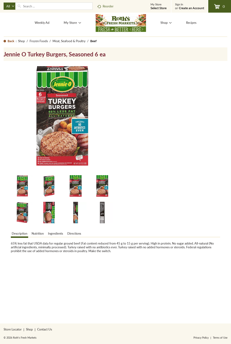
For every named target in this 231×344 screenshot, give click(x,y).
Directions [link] (74, 233)
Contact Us (44, 329)
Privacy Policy (201, 337)
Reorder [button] (108, 6)
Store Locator (13, 329)
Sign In (179, 4)
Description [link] (19, 233)
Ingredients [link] (55, 233)
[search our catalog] (19, 6)
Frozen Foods (39, 41)
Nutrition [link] (38, 233)
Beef (93, 41)
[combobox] (9, 6)
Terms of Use (220, 337)
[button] (22, 185)
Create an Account (191, 8)
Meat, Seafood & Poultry (69, 41)
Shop (21, 41)
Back (10, 41)
